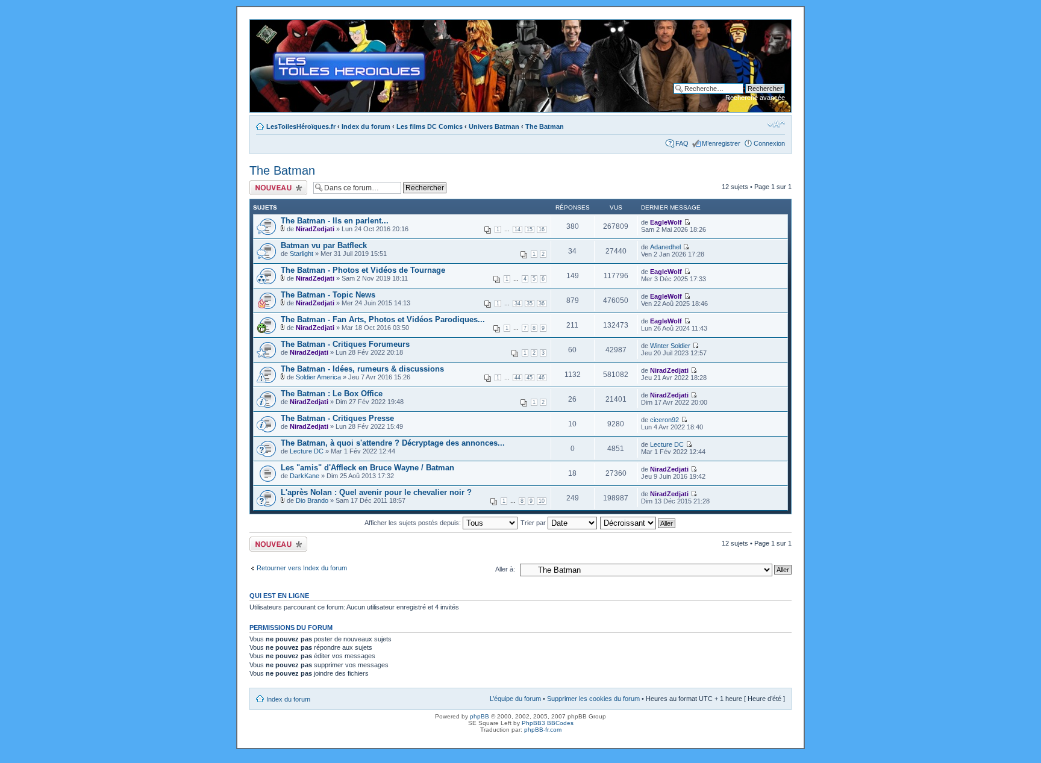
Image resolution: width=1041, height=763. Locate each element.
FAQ (682, 143)
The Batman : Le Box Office (332, 393)
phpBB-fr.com (542, 729)
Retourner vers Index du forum (302, 567)
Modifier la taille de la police (776, 124)
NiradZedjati (315, 228)
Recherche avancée (755, 97)
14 (517, 229)
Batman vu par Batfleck (324, 245)
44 (517, 378)
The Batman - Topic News (328, 294)
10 (542, 501)
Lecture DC (307, 451)
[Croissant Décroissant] (638, 522)
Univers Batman (494, 126)
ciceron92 (664, 419)
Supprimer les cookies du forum (593, 698)
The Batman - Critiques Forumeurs (345, 344)
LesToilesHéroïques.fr (301, 126)
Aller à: (505, 569)
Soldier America (318, 377)
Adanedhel (665, 247)
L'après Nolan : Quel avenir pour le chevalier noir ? (376, 492)
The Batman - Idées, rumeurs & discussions (362, 368)
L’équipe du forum (515, 698)
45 (530, 378)
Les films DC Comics (429, 126)
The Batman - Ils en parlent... (335, 220)
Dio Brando (312, 500)
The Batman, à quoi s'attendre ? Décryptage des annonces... (393, 442)
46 (542, 378)
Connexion (769, 143)
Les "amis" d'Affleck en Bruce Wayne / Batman (367, 467)
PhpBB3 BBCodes (548, 723)
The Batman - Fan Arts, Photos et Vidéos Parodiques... (383, 319)
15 (530, 229)
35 (530, 304)
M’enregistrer (721, 143)
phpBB (479, 716)
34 (517, 304)
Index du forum (366, 126)
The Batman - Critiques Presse (337, 418)
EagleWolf (666, 222)
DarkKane (304, 475)
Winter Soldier (670, 345)
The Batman (544, 126)
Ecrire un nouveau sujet (276, 187)
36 (542, 304)
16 (542, 229)
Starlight (301, 253)
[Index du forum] (260, 26)
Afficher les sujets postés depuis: (413, 522)
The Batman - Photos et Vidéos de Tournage (363, 270)
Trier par (534, 522)
